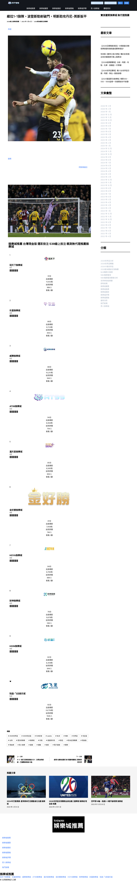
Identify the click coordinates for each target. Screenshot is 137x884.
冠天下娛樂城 (16, 265)
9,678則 (49, 617)
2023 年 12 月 (106, 180)
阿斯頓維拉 (83, 167)
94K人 (49, 378)
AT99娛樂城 (16, 406)
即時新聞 (104, 283)
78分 (49, 612)
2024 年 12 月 (106, 148)
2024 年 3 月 (106, 174)
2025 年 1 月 (106, 146)
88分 (49, 321)
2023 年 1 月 (106, 211)
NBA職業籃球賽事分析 (109, 278)
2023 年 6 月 (106, 197)
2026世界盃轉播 (107, 264)
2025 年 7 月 (106, 129)
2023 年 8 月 (106, 191)
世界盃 (75, 736)
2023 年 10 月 (106, 185)
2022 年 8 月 (106, 225)
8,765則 (49, 572)
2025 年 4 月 (106, 137)
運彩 (47, 745)
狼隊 (9, 159)
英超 (9, 29)
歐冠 (61, 740)
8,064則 (49, 423)
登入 (120, 3)
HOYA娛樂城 (16, 555)
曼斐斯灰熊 (50, 740)
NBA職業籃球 (106, 275)
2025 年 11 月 (106, 117)
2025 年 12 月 (106, 114)
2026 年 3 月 (106, 106)
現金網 (11, 745)
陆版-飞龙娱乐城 (17, 693)
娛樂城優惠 (43, 8)
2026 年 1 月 (106, 112)
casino (49, 736)
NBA (66, 736)
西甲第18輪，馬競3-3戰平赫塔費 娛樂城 (107, 801)
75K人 (49, 429)
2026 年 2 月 (106, 109)
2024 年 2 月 (106, 177)
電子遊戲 (56, 745)
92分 (49, 705)
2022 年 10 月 (106, 219)
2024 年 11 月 (106, 151)
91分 (49, 276)
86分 (49, 367)
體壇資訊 (107, 8)
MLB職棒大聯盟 (107, 272)
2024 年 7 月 (106, 163)
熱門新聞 (104, 303)
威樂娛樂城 (15, 356)
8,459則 (49, 663)
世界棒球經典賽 (107, 281)
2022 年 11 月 (106, 216)
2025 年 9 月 (106, 123)
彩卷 (40, 740)
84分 (49, 566)
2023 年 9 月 (106, 188)
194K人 (49, 716)
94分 (49, 417)
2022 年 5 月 (106, 233)
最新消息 (104, 300)
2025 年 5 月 (106, 134)
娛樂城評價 (82, 8)
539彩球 (38, 736)
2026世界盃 (13, 736)
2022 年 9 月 (106, 222)
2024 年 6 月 (106, 165)
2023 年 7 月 (106, 194)
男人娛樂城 (95, 8)
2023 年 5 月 (106, 199)
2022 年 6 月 (106, 231)
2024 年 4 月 (106, 171)
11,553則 (49, 282)
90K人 (49, 474)
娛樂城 (31, 740)
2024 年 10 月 (106, 154)
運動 (39, 745)
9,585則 (49, 468)
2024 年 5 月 (106, 168)
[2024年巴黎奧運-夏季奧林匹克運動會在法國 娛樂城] (26, 787)
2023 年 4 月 (106, 202)
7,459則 (49, 527)
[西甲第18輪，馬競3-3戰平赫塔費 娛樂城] (110, 787)
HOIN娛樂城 (16, 646)
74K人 (49, 532)
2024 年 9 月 (106, 157)
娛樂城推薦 (31, 8)
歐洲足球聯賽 (72, 740)
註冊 (126, 3)
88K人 (49, 578)
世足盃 (84, 736)
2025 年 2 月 (106, 143)
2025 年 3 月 (106, 140)
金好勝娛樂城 (16, 510)
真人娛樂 (21, 745)
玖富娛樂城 (15, 310)
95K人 (49, 333)
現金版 (83, 740)
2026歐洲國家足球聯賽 (41, 21)
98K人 (49, 287)
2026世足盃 (26, 736)
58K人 (49, 623)
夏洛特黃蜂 (20, 740)
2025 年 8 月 (106, 126)
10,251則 (49, 373)
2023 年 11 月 (106, 182)
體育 (66, 745)
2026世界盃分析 (107, 261)
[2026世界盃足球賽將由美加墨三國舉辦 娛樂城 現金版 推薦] (68, 787)
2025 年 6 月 (106, 131)
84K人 (49, 668)
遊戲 (31, 745)
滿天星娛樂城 (16, 451)
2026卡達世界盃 (107, 266)
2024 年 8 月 (106, 160)
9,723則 (49, 327)
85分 (49, 463)
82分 (49, 657)
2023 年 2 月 (106, 208)
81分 (49, 521)
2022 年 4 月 (106, 236)
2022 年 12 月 (106, 214)
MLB (57, 736)
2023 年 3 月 (106, 205)
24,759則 (49, 710)
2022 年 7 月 (106, 228)
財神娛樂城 (15, 600)
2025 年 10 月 (106, 120)
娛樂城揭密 (56, 8)
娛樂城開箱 (69, 8)
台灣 (10, 740)
